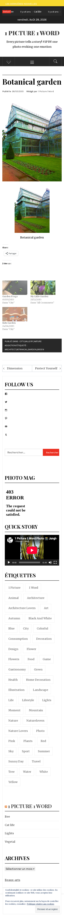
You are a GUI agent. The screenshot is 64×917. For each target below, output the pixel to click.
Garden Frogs (10, 296)
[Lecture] (8, 564)
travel (36, 761)
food (31, 659)
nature (13, 720)
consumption (18, 639)
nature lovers (18, 731)
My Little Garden (39, 296)
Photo (40, 731)
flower (31, 649)
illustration (16, 690)
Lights (9, 833)
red (43, 741)
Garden (32, 349)
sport (26, 751)
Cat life (26, 11)
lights (46, 700)
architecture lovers (22, 608)
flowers (13, 659)
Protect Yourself (46, 368)
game (47, 659)
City (22, 341)
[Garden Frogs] (14, 288)
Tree (11, 771)
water (27, 771)
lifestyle (28, 700)
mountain (36, 710)
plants (27, 741)
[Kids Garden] (14, 314)
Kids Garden (9, 323)
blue (11, 628)
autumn (14, 618)
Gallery (28, 341)
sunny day (15, 761)
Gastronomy (17, 669)
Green (40, 349)
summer (44, 751)
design (13, 649)
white (43, 771)
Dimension (15, 368)
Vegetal (10, 841)
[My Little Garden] (42, 288)
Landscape (40, 690)
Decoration (44, 639)
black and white (40, 618)
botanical (21, 349)
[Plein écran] (55, 564)
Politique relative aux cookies (40, 904)
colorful (42, 628)
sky (11, 751)
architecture (35, 598)
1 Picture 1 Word (32, 33)
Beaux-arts (12, 880)
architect (10, 349)
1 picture (14, 587)
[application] (32, 550)
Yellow (13, 782)
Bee (7, 816)
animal (13, 598)
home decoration (38, 680)
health (13, 680)
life (11, 700)
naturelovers (35, 720)
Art (46, 608)
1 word (33, 587)
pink (11, 741)
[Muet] (50, 564)
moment (14, 710)
